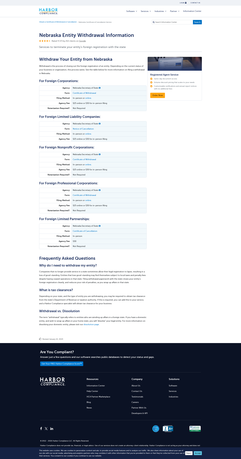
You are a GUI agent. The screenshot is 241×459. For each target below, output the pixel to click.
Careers (135, 402)
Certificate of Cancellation (85, 231)
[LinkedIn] (51, 428)
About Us (136, 386)
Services (144, 11)
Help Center (92, 391)
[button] (100, 88)
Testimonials (137, 397)
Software (130, 11)
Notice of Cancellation (83, 129)
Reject (188, 453)
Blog (89, 402)
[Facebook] (41, 428)
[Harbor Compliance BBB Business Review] (166, 428)
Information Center (192, 11)
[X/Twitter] (46, 428)
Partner (173, 11)
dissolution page (91, 324)
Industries (159, 11)
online (88, 98)
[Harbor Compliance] (52, 381)
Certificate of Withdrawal (84, 93)
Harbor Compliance (48, 11)
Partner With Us (139, 408)
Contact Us (137, 391)
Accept (198, 453)
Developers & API (140, 413)
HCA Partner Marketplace (98, 397)
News (89, 408)
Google (82, 41)
